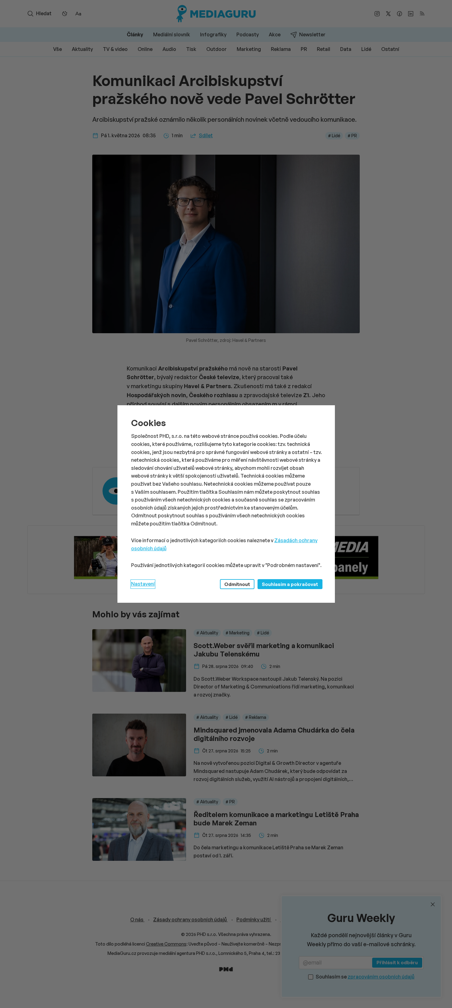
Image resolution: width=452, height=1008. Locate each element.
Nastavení (143, 584)
